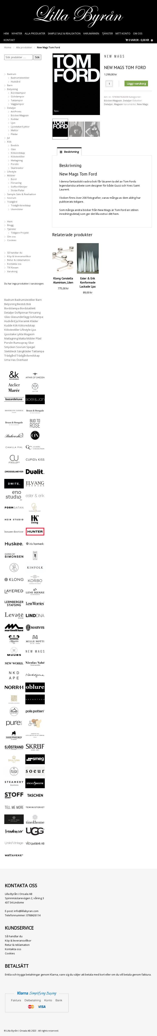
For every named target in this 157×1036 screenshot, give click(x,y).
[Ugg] (35, 834)
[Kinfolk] (35, 570)
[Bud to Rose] (35, 426)
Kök (9, 141)
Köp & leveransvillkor (19, 256)
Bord (14, 179)
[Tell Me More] (14, 810)
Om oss (137, 33)
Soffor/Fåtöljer (19, 186)
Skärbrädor (17, 167)
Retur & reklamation (18, 259)
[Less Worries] (35, 606)
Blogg (10, 225)
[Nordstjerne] (35, 678)
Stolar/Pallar (18, 190)
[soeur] (35, 774)
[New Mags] (35, 654)
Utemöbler (17, 209)
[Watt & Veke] (14, 858)
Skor (31, 343)
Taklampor (17, 100)
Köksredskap (18, 152)
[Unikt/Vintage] (14, 846)
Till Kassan (12, 267)
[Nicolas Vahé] (35, 666)
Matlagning (17, 160)
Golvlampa (36, 317)
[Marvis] (35, 630)
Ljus (13, 122)
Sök (37, 57)
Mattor (14, 130)
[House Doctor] (14, 534)
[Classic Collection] (35, 450)
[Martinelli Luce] (14, 630)
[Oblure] (35, 690)
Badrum (11, 74)
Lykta (20, 334)
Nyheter (17, 33)
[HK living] (35, 522)
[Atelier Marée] (14, 390)
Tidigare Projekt (20, 232)
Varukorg (12, 271)
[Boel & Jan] (35, 402)
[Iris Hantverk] (35, 546)
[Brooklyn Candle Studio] (14, 414)
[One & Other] (35, 702)
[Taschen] (35, 798)
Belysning (12, 89)
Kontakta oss (14, 263)
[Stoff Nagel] (14, 798)
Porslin (15, 164)
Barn (9, 85)
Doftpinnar (21, 312)
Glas (13, 149)
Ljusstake (10, 334)
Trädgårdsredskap (21, 205)
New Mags (142, 104)
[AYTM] (35, 390)
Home (7, 47)
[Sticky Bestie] (35, 786)
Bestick (15, 145)
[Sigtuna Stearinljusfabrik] (35, 738)
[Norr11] (14, 690)
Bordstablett (27, 308)
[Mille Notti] (35, 642)
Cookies (11, 240)
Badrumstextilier (20, 77)
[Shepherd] (14, 738)
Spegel (30, 347)
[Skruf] (35, 750)
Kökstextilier (18, 156)
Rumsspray (20, 343)
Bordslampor (18, 92)
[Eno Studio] (14, 498)
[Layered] (14, 594)
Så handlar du (14, 252)
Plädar (14, 134)
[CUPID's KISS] (35, 462)
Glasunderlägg (20, 317)
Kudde (8, 325)
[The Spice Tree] (14, 822)
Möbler (11, 175)
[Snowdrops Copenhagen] (14, 774)
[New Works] (14, 666)
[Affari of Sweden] (35, 378)
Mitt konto (123, 33)
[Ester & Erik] (35, 498)
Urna (7, 360)
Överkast (22, 360)
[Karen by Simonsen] (14, 558)
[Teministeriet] (35, 810)
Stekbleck (10, 351)
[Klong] (14, 582)
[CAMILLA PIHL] (14, 450)
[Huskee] (14, 546)
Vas (13, 360)
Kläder (34, 321)
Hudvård (15, 81)
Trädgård (12, 201)
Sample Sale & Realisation (64, 33)
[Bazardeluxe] (14, 402)
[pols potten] (35, 714)
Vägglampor (17, 103)
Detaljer (127, 100)
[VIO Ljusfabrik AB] (35, 846)
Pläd (38, 338)
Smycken (10, 347)
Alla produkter (35, 33)
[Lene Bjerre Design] (35, 594)
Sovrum (11, 197)
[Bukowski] (14, 438)
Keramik (24, 321)
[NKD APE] (14, 678)
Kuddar (15, 119)
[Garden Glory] (35, 510)
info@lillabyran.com (26, 911)
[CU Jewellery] (14, 462)
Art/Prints (16, 111)
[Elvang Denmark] (35, 486)
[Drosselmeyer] (14, 474)
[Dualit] (35, 474)
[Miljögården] (14, 642)
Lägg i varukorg (136, 83)
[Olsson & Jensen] (14, 702)
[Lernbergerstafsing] (14, 606)
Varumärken (91, 33)
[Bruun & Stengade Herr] (14, 426)
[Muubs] (14, 654)
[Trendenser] (14, 834)
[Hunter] (35, 534)
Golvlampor (17, 96)
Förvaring (16, 182)
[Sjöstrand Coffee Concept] (14, 750)
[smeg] (35, 762)
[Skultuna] (14, 762)
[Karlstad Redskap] (35, 558)
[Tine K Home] (35, 822)
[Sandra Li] (35, 726)
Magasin (118, 104)
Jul (8, 137)
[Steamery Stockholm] (14, 786)
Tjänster (107, 33)
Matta (22, 338)
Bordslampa (11, 308)
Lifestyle (11, 171)
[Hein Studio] (14, 522)
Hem (6, 33)
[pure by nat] (14, 726)
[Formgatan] (14, 510)
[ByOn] (35, 438)
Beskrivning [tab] (71, 152)
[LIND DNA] (35, 618)
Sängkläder (24, 351)
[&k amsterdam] (14, 378)
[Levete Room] (14, 618)
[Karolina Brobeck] (14, 570)
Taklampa (38, 351)
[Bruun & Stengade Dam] (35, 414)
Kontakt (9, 40)
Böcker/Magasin (113, 100)
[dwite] (14, 486)
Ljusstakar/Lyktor (20, 126)
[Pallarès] (14, 714)
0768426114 (33, 915)
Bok (28, 304)
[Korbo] (35, 582)
